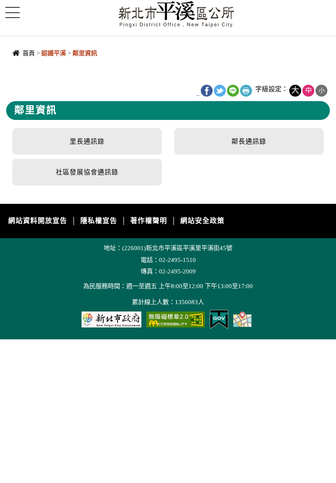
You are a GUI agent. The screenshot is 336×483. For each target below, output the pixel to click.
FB (207, 91)
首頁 (29, 53)
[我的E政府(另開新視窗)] (219, 318)
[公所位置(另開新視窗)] (242, 318)
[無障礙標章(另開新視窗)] (175, 318)
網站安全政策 (202, 221)
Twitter (220, 91)
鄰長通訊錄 (249, 141)
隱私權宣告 (98, 221)
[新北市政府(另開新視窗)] (111, 318)
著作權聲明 (148, 221)
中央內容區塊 (27, 74)
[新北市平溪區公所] (178, 13)
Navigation (12, 12)
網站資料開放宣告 (37, 221)
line (233, 91)
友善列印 (246, 91)
